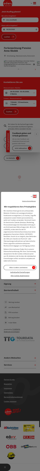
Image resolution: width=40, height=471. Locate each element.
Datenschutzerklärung (29, 201)
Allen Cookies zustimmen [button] (18, 267)
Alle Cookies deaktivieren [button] (20, 276)
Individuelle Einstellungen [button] (20, 272)
